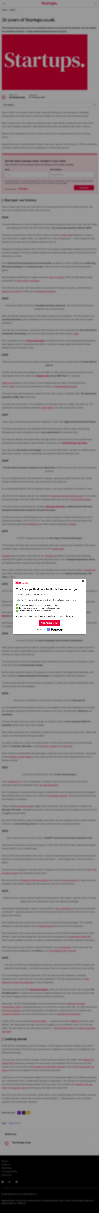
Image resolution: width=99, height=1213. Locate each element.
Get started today (49, 622)
